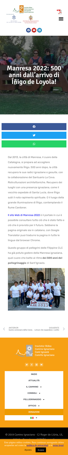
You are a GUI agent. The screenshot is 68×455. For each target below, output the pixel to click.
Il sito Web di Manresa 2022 (24, 215)
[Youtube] (34, 30)
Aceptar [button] (40, 450)
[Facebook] (28, 30)
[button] (61, 19)
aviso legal (58, 445)
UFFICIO (32, 405)
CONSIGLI (32, 393)
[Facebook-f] (31, 364)
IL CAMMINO (32, 387)
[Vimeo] (39, 30)
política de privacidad (37, 445)
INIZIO (34, 374)
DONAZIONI (34, 412)
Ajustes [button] (28, 450)
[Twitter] (26, 364)
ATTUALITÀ (34, 380)
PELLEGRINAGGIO (32, 399)
